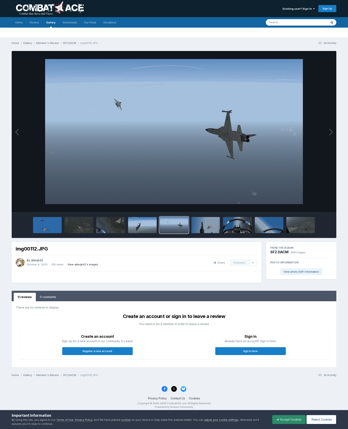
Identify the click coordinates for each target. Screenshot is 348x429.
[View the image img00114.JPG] (110, 225)
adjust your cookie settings (221, 419)
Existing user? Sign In (298, 8)
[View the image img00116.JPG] (47, 225)
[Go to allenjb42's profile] (20, 262)
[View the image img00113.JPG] (142, 225)
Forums (34, 22)
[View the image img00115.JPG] (79, 225)
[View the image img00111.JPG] (205, 225)
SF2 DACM (279, 252)
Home (19, 22)
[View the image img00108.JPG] (300, 225)
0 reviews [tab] (25, 297)
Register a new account (97, 351)
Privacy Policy (157, 398)
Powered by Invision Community (174, 406)
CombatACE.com (177, 403)
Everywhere (315, 22)
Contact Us (178, 398)
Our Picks (90, 22)
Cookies (194, 398)
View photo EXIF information (301, 271)
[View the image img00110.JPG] (237, 225)
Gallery (51, 22)
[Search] (331, 22)
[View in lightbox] (174, 131)
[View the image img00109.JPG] (269, 225)
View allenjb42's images (82, 264)
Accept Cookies (290, 419)
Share (220, 262)
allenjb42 (37, 260)
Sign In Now (250, 351)
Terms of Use (64, 419)
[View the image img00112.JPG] (174, 225)
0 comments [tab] (48, 297)
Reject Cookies (321, 419)
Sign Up (327, 8)
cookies (126, 419)
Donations (110, 22)
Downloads (70, 22)
